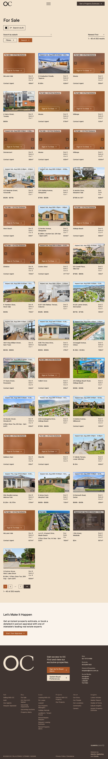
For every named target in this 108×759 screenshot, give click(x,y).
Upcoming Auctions (28, 709)
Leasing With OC (44, 697)
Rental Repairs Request (43, 719)
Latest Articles (96, 697)
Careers (75, 708)
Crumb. (96, 756)
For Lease (41, 700)
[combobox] (27, 35)
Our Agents (7, 703)
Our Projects (60, 702)
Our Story (76, 697)
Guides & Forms (96, 703)
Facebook (85, 679)
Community (77, 706)
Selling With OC (8, 697)
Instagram (85, 676)
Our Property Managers (43, 707)
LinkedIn (85, 681)
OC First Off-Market (25, 701)
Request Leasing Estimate (44, 723)
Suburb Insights (96, 706)
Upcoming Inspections (25, 706)
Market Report (96, 700)
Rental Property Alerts (44, 728)
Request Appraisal (9, 706)
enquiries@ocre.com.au (90, 671)
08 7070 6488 (87, 659)
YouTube (85, 683)
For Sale (23, 697)
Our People (77, 700)
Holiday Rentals (43, 710)
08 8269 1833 (87, 665)
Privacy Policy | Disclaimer (65, 756)
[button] (40, 63)
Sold (4, 700)
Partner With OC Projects (61, 698)
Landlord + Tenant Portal (44, 714)
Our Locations (78, 703)
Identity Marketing (97, 754)
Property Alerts (26, 712)
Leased (40, 703)
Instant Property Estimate (96, 709)
